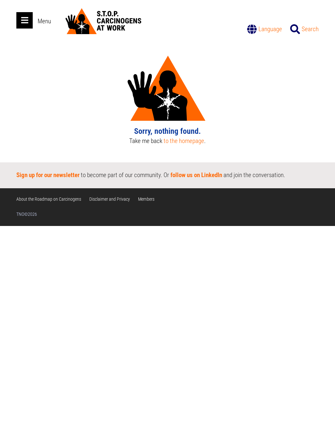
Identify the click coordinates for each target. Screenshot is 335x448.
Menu (44, 21)
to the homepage (184, 141)
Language (270, 29)
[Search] (295, 29)
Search (310, 29)
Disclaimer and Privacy (109, 199)
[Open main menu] (24, 20)
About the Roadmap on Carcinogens (48, 199)
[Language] (252, 29)
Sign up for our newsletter (47, 175)
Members (146, 199)
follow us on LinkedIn (196, 175)
